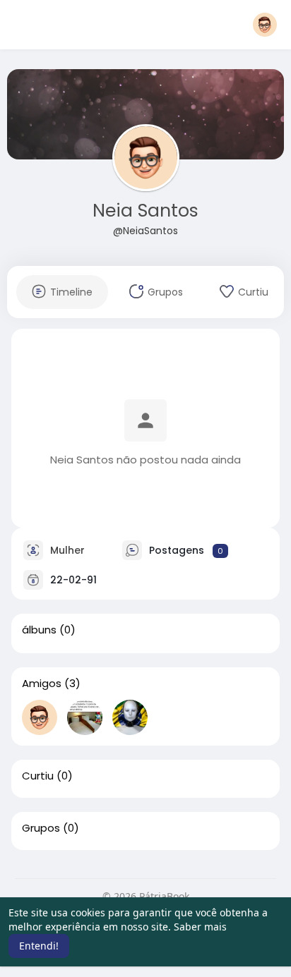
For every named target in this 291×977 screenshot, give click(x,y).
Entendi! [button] (39, 945)
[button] (264, 24)
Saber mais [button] (200, 926)
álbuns (39, 630)
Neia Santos (145, 210)
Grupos (41, 828)
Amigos (41, 683)
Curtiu (38, 776)
